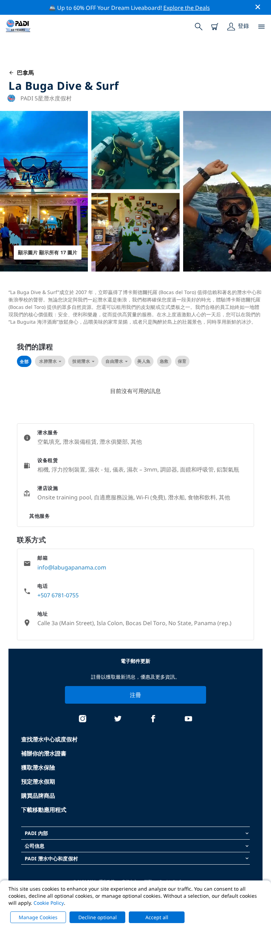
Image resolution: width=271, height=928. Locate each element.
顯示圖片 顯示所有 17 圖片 (47, 252)
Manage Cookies (38, 917)
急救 (164, 361)
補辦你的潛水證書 (43, 753)
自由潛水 (114, 361)
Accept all (156, 917)
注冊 (135, 695)
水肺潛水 (48, 361)
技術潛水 (81, 361)
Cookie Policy (49, 902)
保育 (182, 361)
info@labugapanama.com (71, 567)
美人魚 (144, 361)
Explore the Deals (186, 8)
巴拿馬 (24, 72)
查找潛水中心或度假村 (49, 739)
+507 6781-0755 (58, 595)
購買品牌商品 (38, 795)
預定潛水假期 (38, 781)
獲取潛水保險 (38, 767)
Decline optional (97, 917)
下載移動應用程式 (43, 810)
